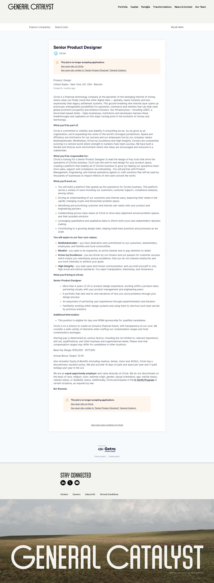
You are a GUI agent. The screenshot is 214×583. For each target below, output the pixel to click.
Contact (64, 494)
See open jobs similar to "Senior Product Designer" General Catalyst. (94, 70)
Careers (76, 494)
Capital (134, 6)
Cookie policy (114, 456)
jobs (61, 27)
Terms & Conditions (109, 494)
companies (39, 27)
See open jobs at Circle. (72, 66)
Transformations (162, 6)
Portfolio (123, 6)
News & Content (183, 6)
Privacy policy (100, 456)
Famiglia (145, 6)
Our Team (200, 6)
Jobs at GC (90, 494)
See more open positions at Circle (107, 425)
